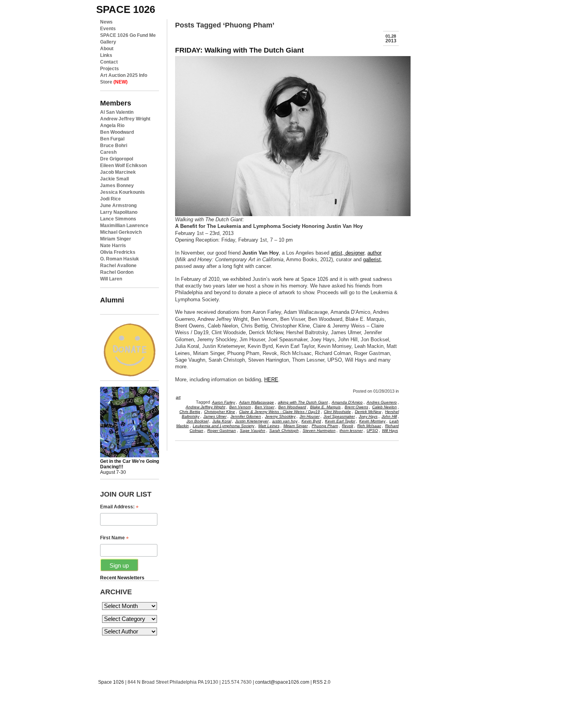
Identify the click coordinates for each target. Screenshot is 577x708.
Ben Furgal (112, 139)
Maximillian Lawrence (124, 225)
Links (106, 55)
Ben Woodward (117, 132)
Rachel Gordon (116, 272)
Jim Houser (309, 416)
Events (108, 28)
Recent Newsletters (122, 578)
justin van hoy (285, 421)
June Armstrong (118, 205)
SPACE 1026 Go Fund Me (128, 35)
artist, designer (347, 253)
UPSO (372, 430)
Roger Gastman (221, 430)
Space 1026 (111, 682)
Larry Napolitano (118, 212)
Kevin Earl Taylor (340, 421)
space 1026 (125, 9)
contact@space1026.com (282, 682)
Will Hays (390, 430)
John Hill (389, 416)
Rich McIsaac (369, 426)
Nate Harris (113, 245)
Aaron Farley (223, 402)
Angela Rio (112, 125)
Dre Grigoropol (116, 159)
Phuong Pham (325, 426)
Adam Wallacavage (256, 402)
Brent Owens (356, 407)
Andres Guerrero (382, 402)
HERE (271, 379)
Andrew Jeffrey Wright (125, 119)
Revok (347, 426)
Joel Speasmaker (339, 416)
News (106, 22)
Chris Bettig (189, 412)
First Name (114, 538)
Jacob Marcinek (118, 172)
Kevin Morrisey (372, 421)
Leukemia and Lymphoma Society (223, 426)
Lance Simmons (118, 219)
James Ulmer (214, 416)
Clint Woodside (337, 412)
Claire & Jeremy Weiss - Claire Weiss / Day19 (279, 412)
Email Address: (119, 507)
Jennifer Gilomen (245, 416)
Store (114, 82)
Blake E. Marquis (325, 407)
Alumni (112, 300)
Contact (109, 62)
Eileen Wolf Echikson (123, 165)
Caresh (108, 152)
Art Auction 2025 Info (123, 75)
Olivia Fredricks (117, 252)
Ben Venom (240, 407)
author (374, 253)
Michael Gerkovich (121, 232)
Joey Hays (368, 416)
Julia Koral (221, 421)
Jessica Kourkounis (122, 192)
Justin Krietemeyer (251, 421)
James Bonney (117, 185)
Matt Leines (268, 426)
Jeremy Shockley (280, 416)
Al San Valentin (116, 112)
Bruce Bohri (113, 145)
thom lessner (351, 430)
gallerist (372, 259)
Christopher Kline (219, 412)
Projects (109, 68)
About (106, 48)
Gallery (108, 42)
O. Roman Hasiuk (119, 259)
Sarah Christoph (284, 430)
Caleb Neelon (384, 407)
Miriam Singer (115, 239)
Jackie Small (114, 179)
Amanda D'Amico (347, 402)
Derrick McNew (368, 412)
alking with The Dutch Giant (303, 402)
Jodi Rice (110, 199)
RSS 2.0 (321, 682)
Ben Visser (264, 407)
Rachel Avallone (118, 265)
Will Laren (111, 279)
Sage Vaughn (252, 430)
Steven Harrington (319, 430)
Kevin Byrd (311, 421)
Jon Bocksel (197, 421)
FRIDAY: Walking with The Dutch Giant (239, 50)
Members (115, 103)
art (178, 397)
